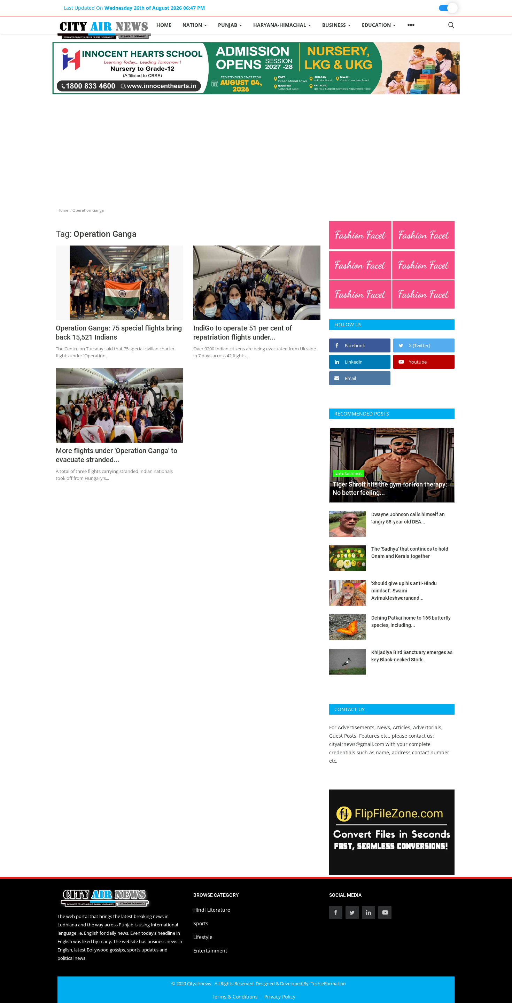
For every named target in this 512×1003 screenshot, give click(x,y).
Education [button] (377, 25)
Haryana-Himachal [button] (280, 25)
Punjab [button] (228, 25)
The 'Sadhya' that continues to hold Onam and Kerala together (409, 552)
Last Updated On (134, 8)
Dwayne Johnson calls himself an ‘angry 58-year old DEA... (408, 518)
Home (163, 25)
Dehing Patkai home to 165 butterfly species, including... (411, 621)
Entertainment (210, 950)
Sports (200, 923)
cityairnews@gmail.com (356, 744)
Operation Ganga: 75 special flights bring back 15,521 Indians (119, 332)
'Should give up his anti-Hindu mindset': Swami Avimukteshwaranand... (404, 591)
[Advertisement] (256, 146)
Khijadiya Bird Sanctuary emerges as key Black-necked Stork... (411, 656)
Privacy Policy (279, 996)
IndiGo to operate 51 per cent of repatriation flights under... (242, 332)
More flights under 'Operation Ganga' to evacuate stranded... (116, 455)
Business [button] (334, 25)
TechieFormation (328, 983)
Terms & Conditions (235, 996)
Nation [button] (193, 25)
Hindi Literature (211, 910)
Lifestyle (202, 937)
